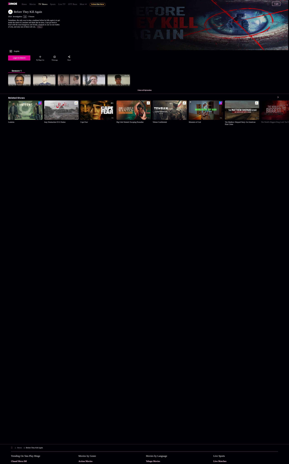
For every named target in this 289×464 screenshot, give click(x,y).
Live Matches (219, 461)
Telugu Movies (153, 461)
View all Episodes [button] (145, 90)
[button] (20, 80)
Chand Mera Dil (19, 461)
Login (276, 4)
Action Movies (85, 461)
